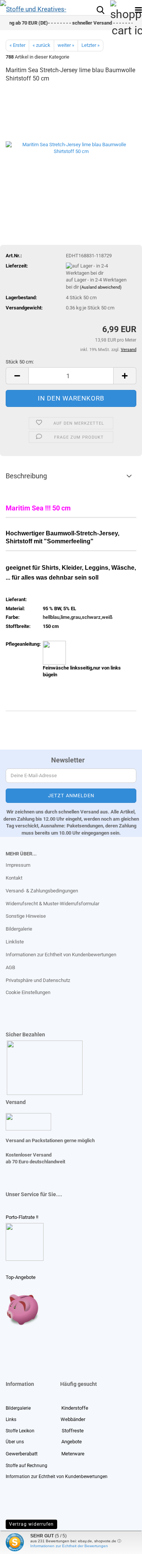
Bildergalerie (19, 929)
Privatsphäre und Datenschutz (38, 980)
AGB (10, 967)
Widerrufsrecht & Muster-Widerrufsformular (52, 903)
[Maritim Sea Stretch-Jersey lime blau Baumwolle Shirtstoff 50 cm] (71, 146)
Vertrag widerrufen (31, 1524)
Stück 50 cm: (20, 362)
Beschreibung (26, 476)
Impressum (18, 865)
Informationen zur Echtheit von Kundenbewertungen (61, 954)
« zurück (41, 45)
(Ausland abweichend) (101, 287)
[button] (17, 375)
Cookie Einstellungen (28, 992)
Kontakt (14, 878)
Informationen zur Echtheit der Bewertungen (69, 1546)
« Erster (17, 45)
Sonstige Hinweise (26, 916)
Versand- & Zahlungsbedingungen (42, 891)
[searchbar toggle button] (100, 9)
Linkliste (15, 942)
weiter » (66, 45)
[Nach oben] (20, 1543)
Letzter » (90, 45)
